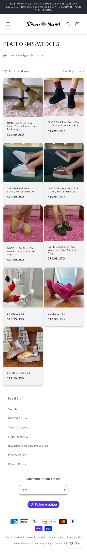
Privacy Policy (17, 455)
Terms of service (22, 543)
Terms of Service (18, 427)
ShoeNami (18, 537)
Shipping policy (43, 543)
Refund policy (56, 537)
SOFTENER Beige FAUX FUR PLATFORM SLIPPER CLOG (22, 190)
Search (12, 409)
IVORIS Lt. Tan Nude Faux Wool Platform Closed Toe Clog (21, 251)
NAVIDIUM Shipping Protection (28, 445)
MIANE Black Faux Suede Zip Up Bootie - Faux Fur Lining (63, 124)
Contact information (66, 543)
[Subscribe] (63, 490)
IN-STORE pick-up (19, 418)
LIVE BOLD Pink (56, 313)
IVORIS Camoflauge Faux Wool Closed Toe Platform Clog (62, 249)
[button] (8, 24)
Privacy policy (74, 537)
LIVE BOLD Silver (16, 313)
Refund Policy (17, 464)
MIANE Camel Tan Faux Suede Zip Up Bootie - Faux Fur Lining (22, 126)
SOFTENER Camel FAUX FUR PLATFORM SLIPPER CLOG (63, 190)
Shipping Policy (18, 436)
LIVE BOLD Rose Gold (18, 372)
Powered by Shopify (34, 537)
